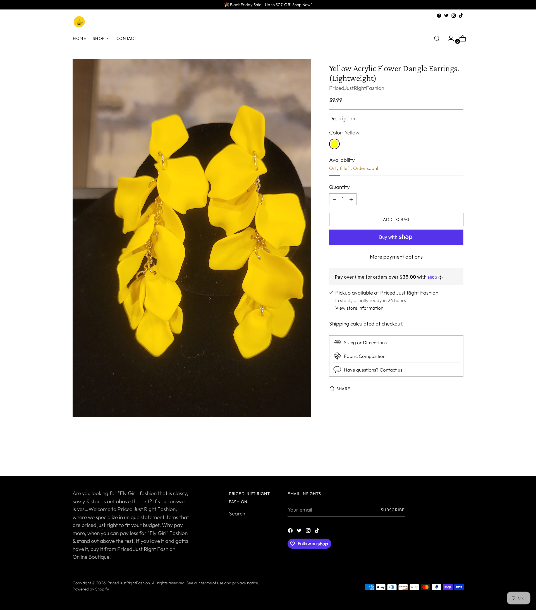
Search (237, 513)
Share (343, 389)
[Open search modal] (436, 38)
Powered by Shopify (91, 589)
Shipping (339, 323)
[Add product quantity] (334, 199)
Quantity (339, 187)
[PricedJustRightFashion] (80, 22)
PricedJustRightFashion (356, 88)
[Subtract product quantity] (351, 199)
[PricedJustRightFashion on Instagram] (453, 15)
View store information (359, 308)
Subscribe (393, 509)
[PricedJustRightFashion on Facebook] (439, 15)
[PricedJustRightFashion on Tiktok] (460, 15)
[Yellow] (334, 144)
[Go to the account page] (448, 38)
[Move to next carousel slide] (458, 456)
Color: (344, 132)
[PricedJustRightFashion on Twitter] (446, 15)
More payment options (396, 256)
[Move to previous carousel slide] (446, 457)
